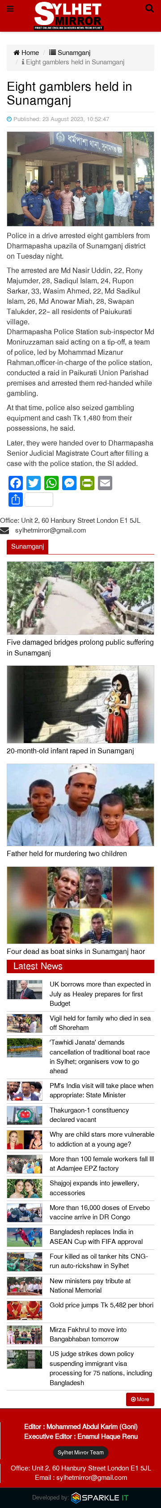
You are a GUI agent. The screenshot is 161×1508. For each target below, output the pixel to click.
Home (29, 53)
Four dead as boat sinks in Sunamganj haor (76, 951)
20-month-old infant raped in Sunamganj (70, 751)
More (142, 1399)
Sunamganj (73, 53)
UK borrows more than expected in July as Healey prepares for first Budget (100, 994)
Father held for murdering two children (67, 853)
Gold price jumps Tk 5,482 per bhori (101, 1305)
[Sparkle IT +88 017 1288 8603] (100, 1497)
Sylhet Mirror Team (81, 1452)
